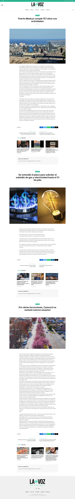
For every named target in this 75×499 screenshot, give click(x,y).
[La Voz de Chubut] (37, 5)
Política (32, 9)
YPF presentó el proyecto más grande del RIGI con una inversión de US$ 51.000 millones (52, 283)
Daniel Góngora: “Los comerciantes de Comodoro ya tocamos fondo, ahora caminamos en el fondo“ (52, 150)
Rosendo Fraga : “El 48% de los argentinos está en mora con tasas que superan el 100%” (37, 283)
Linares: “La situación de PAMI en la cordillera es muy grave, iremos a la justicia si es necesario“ (23, 150)
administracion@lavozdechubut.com (37, 494)
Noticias (37, 15)
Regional (27, 9)
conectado (29, 293)
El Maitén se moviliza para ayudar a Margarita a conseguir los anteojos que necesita (22, 457)
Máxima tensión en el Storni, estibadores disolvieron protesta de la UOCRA (37, 150)
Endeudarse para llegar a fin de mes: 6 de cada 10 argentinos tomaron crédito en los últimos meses (23, 283)
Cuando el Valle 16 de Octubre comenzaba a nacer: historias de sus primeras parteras (37, 456)
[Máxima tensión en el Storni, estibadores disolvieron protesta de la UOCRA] (37, 143)
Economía (37, 9)
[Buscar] (72, 10)
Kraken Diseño (43, 495)
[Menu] (2, 5)
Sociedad (42, 9)
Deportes (48, 9)
